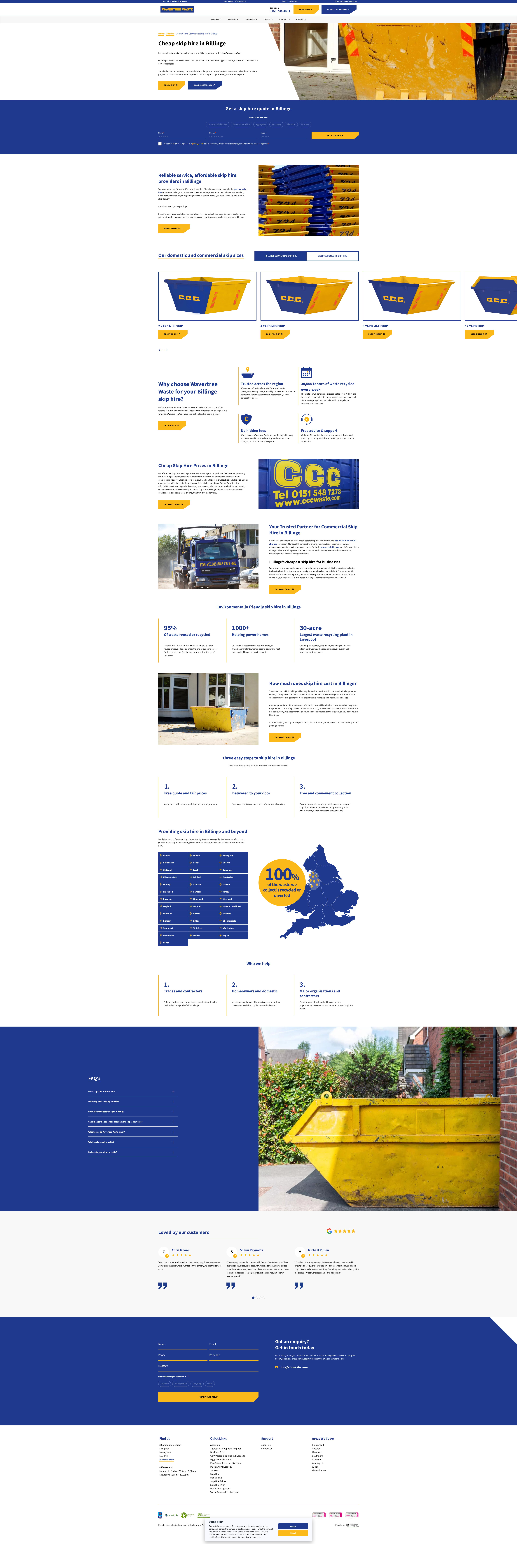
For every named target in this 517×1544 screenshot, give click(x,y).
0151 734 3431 (280, 11)
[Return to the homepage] (177, 9)
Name (161, 133)
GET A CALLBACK (335, 135)
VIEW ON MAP (166, 1459)
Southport (317, 1455)
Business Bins (217, 1452)
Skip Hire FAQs (217, 1485)
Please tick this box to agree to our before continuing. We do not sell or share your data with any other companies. (216, 144)
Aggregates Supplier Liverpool (225, 1448)
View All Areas (319, 1470)
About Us (283, 19)
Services (232, 19)
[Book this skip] (207, 296)
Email (263, 133)
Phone (212, 133)
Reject (293, 1533)
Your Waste (249, 19)
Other (209, 1383)
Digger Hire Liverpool (221, 1459)
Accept (293, 1526)
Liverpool (317, 1452)
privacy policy (197, 144)
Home (161, 33)
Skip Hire (215, 19)
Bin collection (181, 1383)
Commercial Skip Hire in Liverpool (227, 1455)
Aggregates (261, 124)
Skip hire (165, 1383)
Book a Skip (216, 1477)
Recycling (197, 1383)
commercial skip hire (329, 547)
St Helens (317, 1459)
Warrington (317, 1463)
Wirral (315, 1466)
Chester (316, 1448)
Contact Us (301, 19)
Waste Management (220, 1488)
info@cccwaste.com (294, 1367)
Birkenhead (318, 1445)
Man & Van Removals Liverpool (226, 1463)
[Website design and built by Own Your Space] (352, 1525)
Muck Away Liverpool (221, 1466)
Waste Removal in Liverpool (224, 1492)
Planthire (291, 124)
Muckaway (276, 124)
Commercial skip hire (217, 124)
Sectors (266, 19)
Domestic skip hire (241, 124)
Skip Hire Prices (218, 1481)
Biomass (305, 124)
